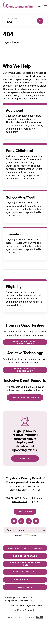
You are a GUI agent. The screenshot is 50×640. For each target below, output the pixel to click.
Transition (14, 234)
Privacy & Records (26, 610)
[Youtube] (29, 521)
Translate (32, 535)
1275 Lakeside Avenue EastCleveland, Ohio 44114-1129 (25, 488)
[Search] (39, 6)
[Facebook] (14, 521)
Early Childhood (19, 150)
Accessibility (16, 605)
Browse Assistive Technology (25, 370)
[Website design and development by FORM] (25, 618)
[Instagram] (21, 521)
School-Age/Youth (21, 197)
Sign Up (25, 458)
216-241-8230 (13, 498)
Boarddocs (25, 587)
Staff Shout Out (25, 579)
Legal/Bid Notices (34, 605)
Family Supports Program (25, 548)
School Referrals (25, 556)
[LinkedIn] (36, 521)
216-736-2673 (19, 501)
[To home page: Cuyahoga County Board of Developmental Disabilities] (18, 6)
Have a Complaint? (25, 572)
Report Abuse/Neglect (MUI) (25, 564)
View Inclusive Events (24, 397)
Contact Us (25, 511)
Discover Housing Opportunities (25, 342)
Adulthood (14, 110)
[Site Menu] (45, 5)
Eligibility (13, 286)
